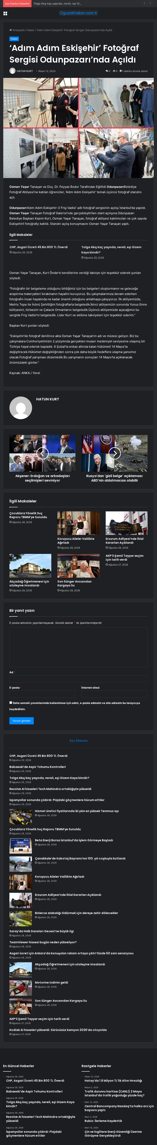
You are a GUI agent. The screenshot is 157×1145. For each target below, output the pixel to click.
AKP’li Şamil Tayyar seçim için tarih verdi (125, 558)
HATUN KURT (25, 71)
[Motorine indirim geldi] (20, 988)
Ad (12, 672)
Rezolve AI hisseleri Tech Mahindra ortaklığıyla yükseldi (50, 789)
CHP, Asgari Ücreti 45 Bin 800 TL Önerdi (39, 247)
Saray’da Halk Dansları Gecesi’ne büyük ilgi (41, 931)
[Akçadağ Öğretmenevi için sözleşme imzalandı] (30, 566)
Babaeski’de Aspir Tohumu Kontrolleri (37, 767)
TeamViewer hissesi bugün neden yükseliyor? (43, 942)
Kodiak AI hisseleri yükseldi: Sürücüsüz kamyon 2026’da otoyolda (58, 1030)
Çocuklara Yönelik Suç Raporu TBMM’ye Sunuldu (28, 515)
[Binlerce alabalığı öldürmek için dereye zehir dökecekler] (20, 918)
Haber (30, 30)
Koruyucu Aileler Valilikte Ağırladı (75, 541)
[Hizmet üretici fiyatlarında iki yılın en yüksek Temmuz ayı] (20, 816)
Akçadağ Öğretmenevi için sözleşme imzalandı (29, 583)
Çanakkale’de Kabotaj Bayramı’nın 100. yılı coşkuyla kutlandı (80, 858)
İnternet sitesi (90, 687)
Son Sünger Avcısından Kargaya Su (74, 583)
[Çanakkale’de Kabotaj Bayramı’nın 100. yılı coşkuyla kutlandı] (20, 864)
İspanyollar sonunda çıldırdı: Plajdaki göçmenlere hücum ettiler (56, 800)
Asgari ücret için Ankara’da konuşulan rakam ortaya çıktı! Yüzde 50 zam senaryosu (71, 953)
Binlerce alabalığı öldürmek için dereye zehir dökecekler (76, 913)
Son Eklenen (79, 741)
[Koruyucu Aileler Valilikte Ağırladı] (78, 523)
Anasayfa (18, 30)
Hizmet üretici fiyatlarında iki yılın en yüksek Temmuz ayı (77, 811)
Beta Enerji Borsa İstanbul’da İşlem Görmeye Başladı (74, 840)
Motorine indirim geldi (51, 982)
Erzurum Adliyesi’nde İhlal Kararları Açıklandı (125, 541)
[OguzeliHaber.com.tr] (78, 13)
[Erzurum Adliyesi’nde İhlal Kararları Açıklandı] (127, 523)
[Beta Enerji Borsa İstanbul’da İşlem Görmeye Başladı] (20, 846)
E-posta (15, 687)
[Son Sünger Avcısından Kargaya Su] (78, 566)
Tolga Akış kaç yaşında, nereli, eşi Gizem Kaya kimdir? (67, 3)
